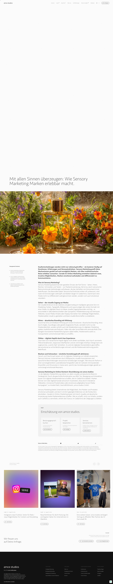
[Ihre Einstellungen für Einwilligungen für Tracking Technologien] (110, 581)
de (96, 3)
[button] (94, 464)
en (99, 3)
